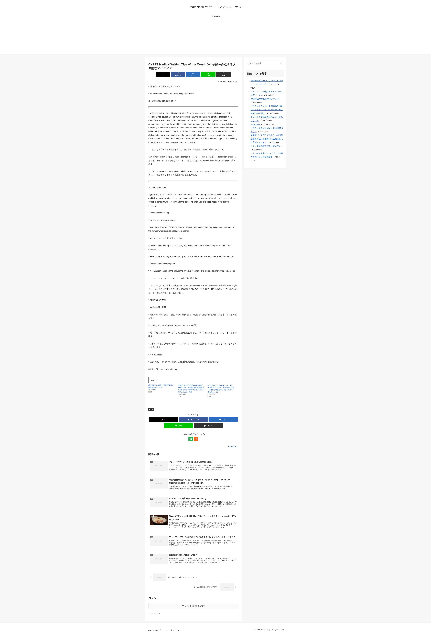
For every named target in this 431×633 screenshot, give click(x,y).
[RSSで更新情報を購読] (196, 439)
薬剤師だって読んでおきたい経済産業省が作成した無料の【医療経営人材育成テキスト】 (267, 139)
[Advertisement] (215, 38)
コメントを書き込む (193, 606)
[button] (223, 74)
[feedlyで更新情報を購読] (190, 439)
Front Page (256, 124)
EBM (152, 409)
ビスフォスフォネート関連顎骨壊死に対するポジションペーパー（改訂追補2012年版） (267, 110)
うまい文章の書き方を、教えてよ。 (267, 146)
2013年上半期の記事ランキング (265, 99)
